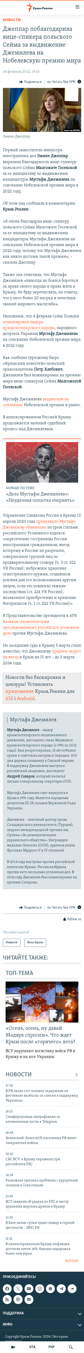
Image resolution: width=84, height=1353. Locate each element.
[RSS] (7, 1299)
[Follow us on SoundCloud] (72, 1288)
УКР (51, 1347)
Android (26, 698)
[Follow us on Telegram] (61, 1288)
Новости (12, 20)
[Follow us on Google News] (50, 1288)
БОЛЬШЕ (71, 1261)
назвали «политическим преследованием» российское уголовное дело (41, 628)
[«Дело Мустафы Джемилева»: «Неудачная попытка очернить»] (42, 462)
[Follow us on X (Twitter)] (18, 1288)
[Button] (30, 82)
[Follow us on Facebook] (7, 1288)
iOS (9, 698)
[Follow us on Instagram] (39, 1288)
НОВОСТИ (19, 1075)
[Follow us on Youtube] (28, 1288)
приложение (19, 691)
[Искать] (71, 1347)
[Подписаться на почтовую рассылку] (28, 1299)
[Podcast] (18, 1299)
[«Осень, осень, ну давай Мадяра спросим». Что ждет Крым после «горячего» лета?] (42, 1002)
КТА (32, 1347)
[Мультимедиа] (13, 1347)
